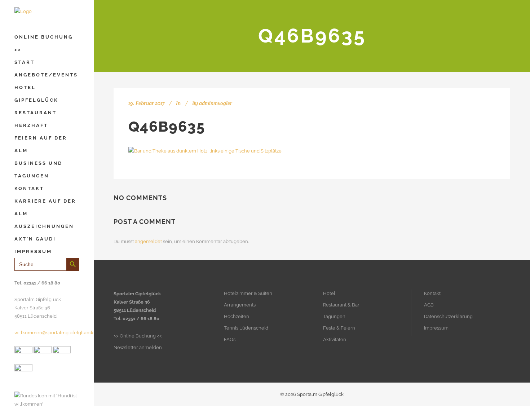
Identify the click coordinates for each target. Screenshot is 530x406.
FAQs (229, 339)
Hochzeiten (236, 316)
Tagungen (334, 316)
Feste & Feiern (339, 328)
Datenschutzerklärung (448, 316)
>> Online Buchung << (138, 336)
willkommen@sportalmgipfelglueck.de (57, 332)
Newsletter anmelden (138, 347)
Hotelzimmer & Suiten (248, 293)
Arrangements (240, 305)
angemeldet (148, 241)
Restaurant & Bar (341, 305)
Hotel (329, 293)
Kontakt (432, 293)
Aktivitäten (334, 339)
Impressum (436, 328)
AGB (429, 305)
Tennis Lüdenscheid (246, 328)
